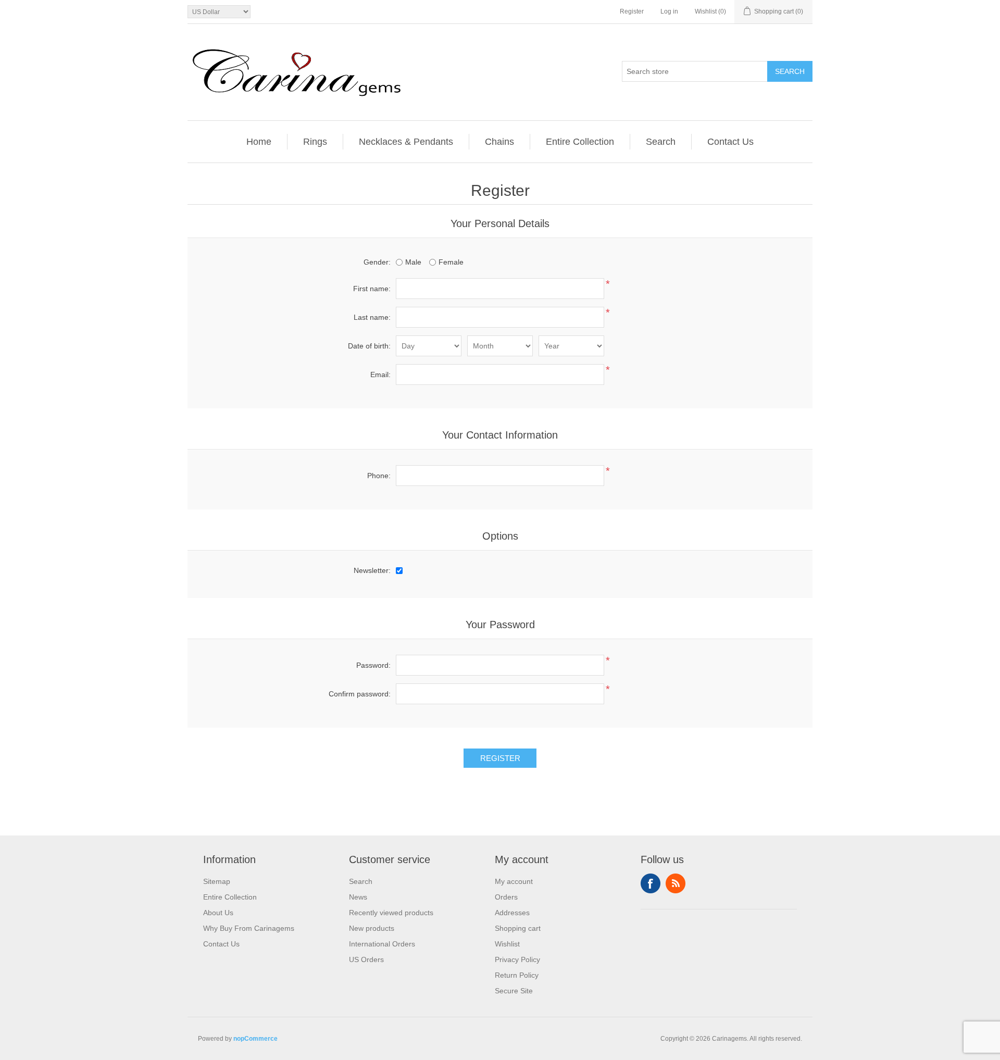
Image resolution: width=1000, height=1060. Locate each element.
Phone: (379, 475)
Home (258, 141)
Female (451, 262)
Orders (506, 897)
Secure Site (514, 991)
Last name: (372, 317)
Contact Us (730, 141)
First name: (372, 288)
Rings (315, 141)
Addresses (512, 912)
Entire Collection (580, 141)
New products (371, 928)
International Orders (382, 944)
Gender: (377, 262)
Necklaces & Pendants (406, 141)
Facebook (650, 883)
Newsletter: (372, 570)
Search (790, 71)
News (358, 897)
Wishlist (507, 944)
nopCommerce (255, 1038)
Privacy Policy (517, 959)
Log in (669, 11)
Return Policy (517, 975)
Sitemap (216, 881)
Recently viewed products (391, 912)
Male (413, 262)
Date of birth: (369, 346)
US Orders (366, 959)
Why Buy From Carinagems (248, 928)
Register (632, 11)
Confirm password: (360, 694)
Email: (380, 374)
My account (514, 881)
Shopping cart (518, 928)
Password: (373, 665)
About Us (218, 912)
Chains (499, 141)
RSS (675, 883)
